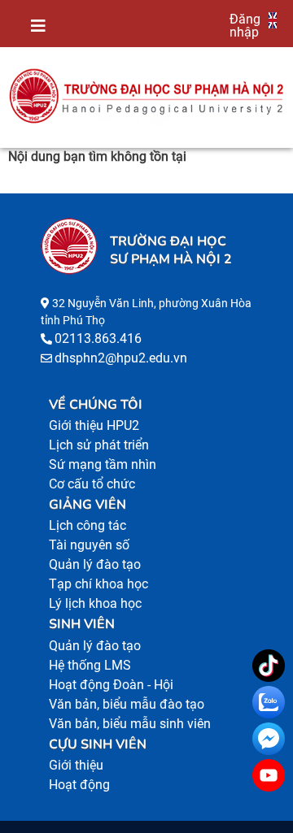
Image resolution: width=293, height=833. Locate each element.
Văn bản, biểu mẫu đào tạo (126, 704)
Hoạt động (79, 784)
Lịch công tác (87, 525)
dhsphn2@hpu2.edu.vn (121, 358)
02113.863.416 (98, 338)
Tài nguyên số (89, 545)
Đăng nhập (245, 25)
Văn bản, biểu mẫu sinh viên (130, 723)
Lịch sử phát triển (99, 445)
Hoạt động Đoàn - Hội (111, 684)
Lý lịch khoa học (95, 603)
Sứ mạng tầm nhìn (102, 464)
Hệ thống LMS (90, 665)
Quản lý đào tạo (95, 564)
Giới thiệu (76, 765)
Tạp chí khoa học (98, 584)
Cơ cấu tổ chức (92, 484)
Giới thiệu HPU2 (94, 425)
